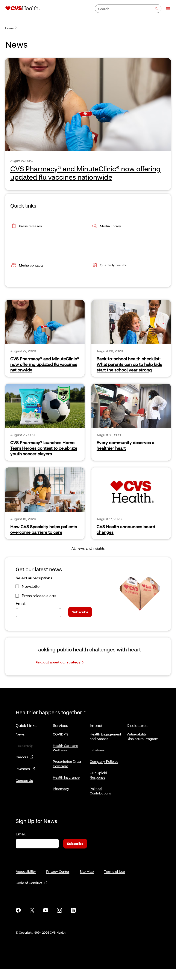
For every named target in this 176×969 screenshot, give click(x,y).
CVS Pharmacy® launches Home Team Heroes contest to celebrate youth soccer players (43, 448)
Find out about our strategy (57, 662)
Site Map (87, 871)
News (20, 734)
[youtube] (45, 910)
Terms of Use (114, 871)
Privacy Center (57, 871)
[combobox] (128, 8)
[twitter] (32, 910)
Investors (23, 768)
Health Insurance (66, 777)
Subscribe (80, 612)
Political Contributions (100, 790)
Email (21, 603)
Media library (110, 226)
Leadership (24, 745)
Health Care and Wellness (65, 747)
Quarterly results (113, 265)
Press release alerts (39, 595)
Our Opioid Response (98, 774)
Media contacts (31, 265)
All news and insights (88, 548)
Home (9, 28)
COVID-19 (60, 734)
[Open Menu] (166, 8)
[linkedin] (73, 910)
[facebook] (18, 910)
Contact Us (24, 780)
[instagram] (59, 910)
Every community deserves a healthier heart (125, 445)
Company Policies (104, 761)
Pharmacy (61, 788)
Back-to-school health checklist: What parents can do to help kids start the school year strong (129, 364)
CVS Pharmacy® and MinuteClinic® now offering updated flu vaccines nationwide (44, 364)
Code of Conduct (29, 882)
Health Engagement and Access (105, 736)
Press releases (30, 226)
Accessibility (26, 871)
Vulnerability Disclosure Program (142, 736)
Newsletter (31, 586)
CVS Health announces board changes (126, 529)
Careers (22, 757)
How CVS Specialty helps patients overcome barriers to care (43, 529)
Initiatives (97, 750)
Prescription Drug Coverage (67, 763)
